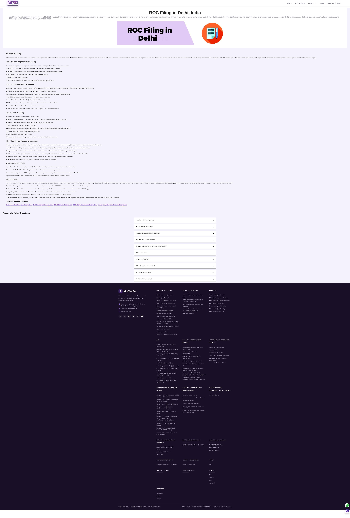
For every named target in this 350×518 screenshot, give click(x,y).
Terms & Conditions (197, 506)
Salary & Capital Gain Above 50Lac (166, 334)
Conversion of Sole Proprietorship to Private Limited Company (193, 369)
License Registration (189, 464)
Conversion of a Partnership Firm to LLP (193, 364)
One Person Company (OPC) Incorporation (191, 357)
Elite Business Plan (188, 313)
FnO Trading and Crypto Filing (165, 316)
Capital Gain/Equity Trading (164, 310)
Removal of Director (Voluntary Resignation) (218, 359)
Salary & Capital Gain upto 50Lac (166, 300)
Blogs (210, 480)
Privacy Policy (186, 506)
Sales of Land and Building (164, 319)
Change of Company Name (191, 403)
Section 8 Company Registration (192, 361)
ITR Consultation (214, 447)
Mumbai (158, 498)
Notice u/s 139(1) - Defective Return (219, 300)
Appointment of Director (216, 352)
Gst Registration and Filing (164, 363)
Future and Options (162, 331)
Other (210, 464)
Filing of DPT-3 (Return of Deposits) (167, 416)
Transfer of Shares (188, 400)
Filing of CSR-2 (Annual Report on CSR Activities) (166, 433)
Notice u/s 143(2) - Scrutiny (217, 309)
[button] (175, 220)
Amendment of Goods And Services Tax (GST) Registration (167, 350)
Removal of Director (215, 350)
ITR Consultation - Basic (216, 444)
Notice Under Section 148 (216, 303)
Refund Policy (207, 506)
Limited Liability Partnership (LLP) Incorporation (193, 348)
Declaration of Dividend (163, 452)
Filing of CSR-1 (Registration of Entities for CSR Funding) (165, 429)
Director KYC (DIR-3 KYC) (216, 347)
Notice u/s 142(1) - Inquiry (216, 295)
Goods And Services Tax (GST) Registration (165, 345)
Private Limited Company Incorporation (190, 352)
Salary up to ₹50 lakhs (163, 298)
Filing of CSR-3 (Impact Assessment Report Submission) (167, 400)
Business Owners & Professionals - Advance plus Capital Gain (193, 309)
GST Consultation (214, 450)
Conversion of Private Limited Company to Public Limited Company (194, 378)
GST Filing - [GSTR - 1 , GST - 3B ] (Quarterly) (167, 369)
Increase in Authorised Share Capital (193, 397)
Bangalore (159, 493)
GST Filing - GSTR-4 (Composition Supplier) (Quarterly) (166, 374)
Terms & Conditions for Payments (222, 506)
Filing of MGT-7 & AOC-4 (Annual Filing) (166, 412)
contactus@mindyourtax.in (129, 308)
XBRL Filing (159, 454)
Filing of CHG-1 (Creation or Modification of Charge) (164, 408)
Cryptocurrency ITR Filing (164, 313)
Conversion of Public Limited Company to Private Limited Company (194, 373)
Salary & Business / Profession (165, 303)
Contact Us (212, 483)
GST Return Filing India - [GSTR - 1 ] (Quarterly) (167, 359)
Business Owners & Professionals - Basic (193, 296)
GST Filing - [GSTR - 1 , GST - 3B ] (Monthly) (167, 354)
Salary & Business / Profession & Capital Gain (166, 307)
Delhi (158, 496)
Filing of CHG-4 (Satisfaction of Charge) (165, 424)
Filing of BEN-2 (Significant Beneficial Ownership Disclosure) (167, 396)
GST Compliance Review (163, 377)
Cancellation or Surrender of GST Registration (166, 381)
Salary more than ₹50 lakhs (164, 295)
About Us (211, 477)
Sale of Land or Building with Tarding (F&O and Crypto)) (167, 322)
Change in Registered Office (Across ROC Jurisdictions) (193, 411)
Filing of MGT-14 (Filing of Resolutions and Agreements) (165, 419)
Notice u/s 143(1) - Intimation (217, 306)
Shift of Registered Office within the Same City (193, 407)
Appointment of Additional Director (219, 355)
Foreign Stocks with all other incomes (167, 326)
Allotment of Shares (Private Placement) (164, 448)
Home (210, 474)
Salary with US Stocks (163, 329)
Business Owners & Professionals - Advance (193, 305)
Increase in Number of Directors (218, 363)
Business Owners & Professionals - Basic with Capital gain (193, 300)
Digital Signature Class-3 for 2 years (193, 444)
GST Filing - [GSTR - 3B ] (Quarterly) (167, 366)
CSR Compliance (214, 395)
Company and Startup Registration (166, 464)
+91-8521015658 (126, 311)
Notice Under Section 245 (216, 311)
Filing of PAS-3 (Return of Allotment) (167, 404)
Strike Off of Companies (190, 395)
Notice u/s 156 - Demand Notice (218, 298)
